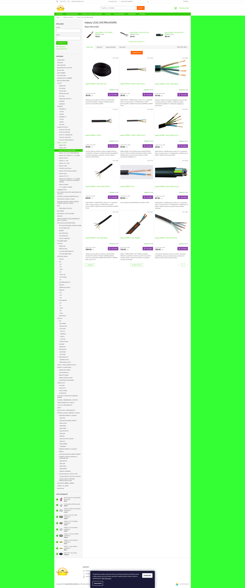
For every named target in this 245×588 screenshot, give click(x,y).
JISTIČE (59, 83)
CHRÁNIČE (60, 106)
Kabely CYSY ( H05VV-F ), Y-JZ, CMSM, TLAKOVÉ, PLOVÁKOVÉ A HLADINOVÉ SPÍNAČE (69, 180)
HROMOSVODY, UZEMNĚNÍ (64, 78)
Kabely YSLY (62, 145)
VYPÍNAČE (61, 101)
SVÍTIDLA (59, 318)
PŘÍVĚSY (61, 452)
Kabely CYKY (62, 148)
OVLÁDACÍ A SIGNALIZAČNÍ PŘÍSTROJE (68, 196)
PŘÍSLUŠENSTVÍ (63, 357)
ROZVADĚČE (60, 211)
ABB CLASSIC (63, 423)
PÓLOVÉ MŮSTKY (64, 373)
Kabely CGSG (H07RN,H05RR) (67, 150)
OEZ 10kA (62, 96)
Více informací (106, 578)
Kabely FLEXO (63, 166)
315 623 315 (89, 574)
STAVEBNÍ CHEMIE (62, 241)
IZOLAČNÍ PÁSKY (63, 233)
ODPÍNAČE (62, 104)
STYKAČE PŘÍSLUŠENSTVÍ (66, 251)
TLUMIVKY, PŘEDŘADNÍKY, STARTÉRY (67, 400)
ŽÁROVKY (61, 290)
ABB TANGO (63, 428)
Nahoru (90, 265)
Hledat (140, 8)
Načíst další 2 (136, 265)
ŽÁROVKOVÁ (62, 349)
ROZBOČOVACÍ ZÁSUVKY (67, 439)
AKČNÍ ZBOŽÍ (60, 60)
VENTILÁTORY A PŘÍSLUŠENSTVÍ (66, 410)
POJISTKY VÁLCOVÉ (64, 130)
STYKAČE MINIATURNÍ (65, 254)
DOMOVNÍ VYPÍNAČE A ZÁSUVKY (68, 416)
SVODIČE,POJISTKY (62, 127)
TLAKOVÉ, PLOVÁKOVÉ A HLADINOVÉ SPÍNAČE (67, 396)
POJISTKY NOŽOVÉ (64, 132)
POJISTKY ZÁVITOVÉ (65, 137)
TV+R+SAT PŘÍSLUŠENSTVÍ (64, 405)
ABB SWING (63, 426)
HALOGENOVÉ (63, 300)
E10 (61, 298)
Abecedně (122, 47)
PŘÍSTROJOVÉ (63, 249)
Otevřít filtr (136, 52)
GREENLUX (63, 334)
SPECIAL (61, 259)
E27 (61, 264)
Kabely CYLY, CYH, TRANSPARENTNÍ (69, 153)
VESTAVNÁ (62, 329)
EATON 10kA (62, 91)
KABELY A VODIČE (62, 143)
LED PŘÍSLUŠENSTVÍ (64, 282)
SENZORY (60, 216)
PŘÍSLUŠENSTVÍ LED (65, 362)
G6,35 (61, 308)
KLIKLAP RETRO (64, 431)
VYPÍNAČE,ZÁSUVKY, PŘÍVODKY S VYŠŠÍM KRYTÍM (68, 457)
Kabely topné (63, 174)
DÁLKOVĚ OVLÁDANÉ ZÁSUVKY (68, 421)
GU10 (61, 269)
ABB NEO (62, 436)
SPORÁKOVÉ (62, 393)
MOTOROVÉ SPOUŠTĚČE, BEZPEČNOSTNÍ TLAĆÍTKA (69, 193)
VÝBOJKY (61, 285)
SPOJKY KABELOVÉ (64, 238)
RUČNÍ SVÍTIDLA (64, 342)
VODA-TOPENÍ (63, 391)
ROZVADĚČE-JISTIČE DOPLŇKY (65, 214)
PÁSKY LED (63, 275)
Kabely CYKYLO (63, 158)
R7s (61, 311)
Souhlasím (147, 575)
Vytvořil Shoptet (184, 584)
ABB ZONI (62, 434)
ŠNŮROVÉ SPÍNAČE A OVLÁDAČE (68, 449)
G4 (60, 280)
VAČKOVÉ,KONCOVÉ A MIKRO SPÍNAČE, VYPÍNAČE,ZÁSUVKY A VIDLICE (68, 202)
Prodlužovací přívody (65, 168)
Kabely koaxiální (63, 185)
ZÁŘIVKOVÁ (62, 347)
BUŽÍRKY (61, 231)
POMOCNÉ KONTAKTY (65, 99)
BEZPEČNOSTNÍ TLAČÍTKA (64, 68)
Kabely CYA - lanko (64, 163)
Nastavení (97, 583)
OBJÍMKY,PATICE (64, 360)
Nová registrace (60, 47)
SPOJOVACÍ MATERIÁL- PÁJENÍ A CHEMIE (70, 226)
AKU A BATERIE (61, 65)
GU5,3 (61, 313)
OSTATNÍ (61, 125)
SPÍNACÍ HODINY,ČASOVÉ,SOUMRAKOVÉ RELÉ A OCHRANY (68, 219)
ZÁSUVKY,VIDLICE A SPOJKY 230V (68, 474)
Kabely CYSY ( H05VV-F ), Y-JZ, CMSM (69, 155)
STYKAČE (59, 244)
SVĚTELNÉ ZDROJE (62, 256)
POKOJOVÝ (62, 388)
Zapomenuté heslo (61, 49)
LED (60, 262)
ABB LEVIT (62, 441)
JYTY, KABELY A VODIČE (65, 187)
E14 (61, 267)
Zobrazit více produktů (136, 41)
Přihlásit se (62, 43)
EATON (62, 112)
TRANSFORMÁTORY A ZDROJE (65, 403)
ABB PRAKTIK (63, 461)
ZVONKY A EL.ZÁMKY (63, 486)
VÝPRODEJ (60, 63)
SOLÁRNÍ (61, 344)
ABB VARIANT (63, 469)
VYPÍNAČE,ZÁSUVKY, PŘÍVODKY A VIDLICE (68, 413)
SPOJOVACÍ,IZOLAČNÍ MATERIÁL (66, 223)
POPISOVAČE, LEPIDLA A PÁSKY (66, 199)
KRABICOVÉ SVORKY (64, 370)
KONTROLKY (62, 316)
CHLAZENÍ (61, 385)
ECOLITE (62, 331)
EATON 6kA (62, 88)
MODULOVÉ (62, 246)
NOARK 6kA (62, 86)
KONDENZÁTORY (62, 190)
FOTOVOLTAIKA (61, 76)
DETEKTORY (60, 70)
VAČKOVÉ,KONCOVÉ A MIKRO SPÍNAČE (70, 454)
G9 (60, 272)
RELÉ (58, 206)
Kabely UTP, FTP (64, 176)
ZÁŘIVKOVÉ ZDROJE (64, 287)
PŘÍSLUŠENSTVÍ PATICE (65, 208)
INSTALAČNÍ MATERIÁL (63, 81)
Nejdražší (99, 47)
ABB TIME (62, 418)
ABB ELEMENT (63, 444)
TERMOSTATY (61, 383)
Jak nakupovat (112, 1)
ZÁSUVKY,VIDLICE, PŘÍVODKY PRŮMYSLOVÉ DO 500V (67, 480)
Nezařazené (60, 488)
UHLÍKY (59, 408)
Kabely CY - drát (63, 161)
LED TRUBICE (63, 277)
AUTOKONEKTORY (64, 228)
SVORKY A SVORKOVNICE (64, 367)
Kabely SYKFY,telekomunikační (68, 171)
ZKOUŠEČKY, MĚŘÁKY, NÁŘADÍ (65, 483)
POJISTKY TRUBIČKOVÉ (65, 135)
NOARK (62, 114)
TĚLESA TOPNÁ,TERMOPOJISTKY (66, 365)
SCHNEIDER (63, 446)
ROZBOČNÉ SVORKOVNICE (66, 380)
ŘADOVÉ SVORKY (64, 375)
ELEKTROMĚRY (61, 73)
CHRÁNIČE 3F (62, 117)
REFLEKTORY (63, 326)
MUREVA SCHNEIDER (65, 471)
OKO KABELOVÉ (63, 236)
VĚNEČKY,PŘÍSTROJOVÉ (65, 378)
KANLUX (62, 336)
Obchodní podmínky (127, 1)
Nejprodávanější (110, 47)
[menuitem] (59, 14)
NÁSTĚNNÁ (63, 324)
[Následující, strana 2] (183, 265)
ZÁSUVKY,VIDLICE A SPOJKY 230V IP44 (70, 476)
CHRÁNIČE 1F (62, 109)
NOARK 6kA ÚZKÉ (64, 94)
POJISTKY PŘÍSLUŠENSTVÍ (66, 140)
